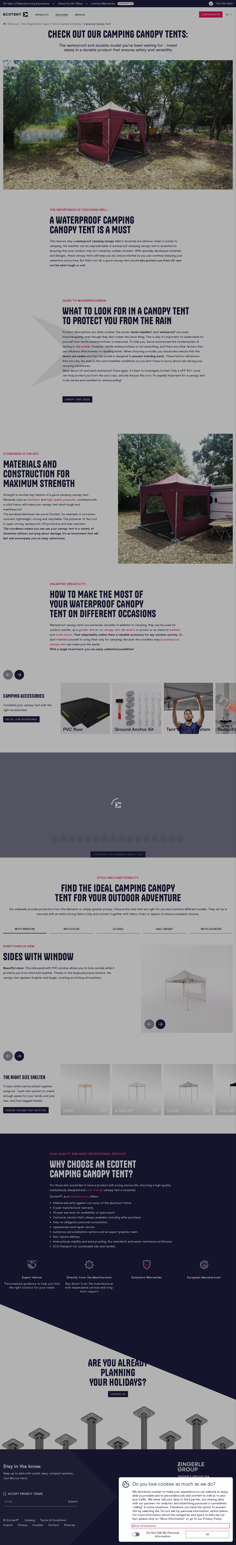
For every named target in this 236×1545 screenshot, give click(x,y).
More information (144, 1525)
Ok (207, 1534)
